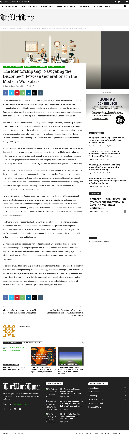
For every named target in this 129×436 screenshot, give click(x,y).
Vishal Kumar (93, 146)
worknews (92, 238)
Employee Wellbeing (11, 364)
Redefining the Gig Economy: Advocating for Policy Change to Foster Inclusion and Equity (107, 180)
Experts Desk (9, 86)
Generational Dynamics (16, 28)
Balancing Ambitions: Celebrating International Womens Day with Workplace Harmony (104, 167)
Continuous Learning (38, 364)
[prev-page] (79, 342)
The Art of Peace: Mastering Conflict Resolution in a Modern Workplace (20, 311)
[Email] (34, 92)
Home (4, 28)
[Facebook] (115, 2)
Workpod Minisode (96, 403)
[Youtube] (126, 2)
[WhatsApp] (22, 92)
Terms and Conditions (101, 433)
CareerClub (16, 2)
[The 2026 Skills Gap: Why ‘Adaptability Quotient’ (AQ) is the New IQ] (52, 417)
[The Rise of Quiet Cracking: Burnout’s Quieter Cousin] (15, 356)
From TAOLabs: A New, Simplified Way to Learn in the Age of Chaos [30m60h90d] (43, 369)
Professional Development (35, 66)
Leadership (84, 6)
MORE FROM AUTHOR (31, 343)
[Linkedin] (119, 2)
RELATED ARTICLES (12, 343)
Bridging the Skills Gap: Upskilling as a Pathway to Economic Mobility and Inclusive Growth (107, 140)
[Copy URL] (46, 92)
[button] (125, 6)
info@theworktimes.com (20, 404)
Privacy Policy (116, 433)
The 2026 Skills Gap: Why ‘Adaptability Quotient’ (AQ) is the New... (70, 416)
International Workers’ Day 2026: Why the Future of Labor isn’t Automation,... (71, 404)
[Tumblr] (40, 92)
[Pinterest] (17, 92)
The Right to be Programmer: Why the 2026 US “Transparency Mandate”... (71, 391)
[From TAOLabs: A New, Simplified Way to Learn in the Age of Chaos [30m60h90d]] (43, 356)
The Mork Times (100, 6)
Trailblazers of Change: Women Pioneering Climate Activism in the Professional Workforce (105, 153)
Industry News (28, 6)
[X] (123, 2)
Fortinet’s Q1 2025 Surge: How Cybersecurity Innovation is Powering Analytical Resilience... (107, 204)
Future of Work (9, 6)
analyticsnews (93, 392)
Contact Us (25, 2)
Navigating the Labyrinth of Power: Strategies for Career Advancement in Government (65, 313)
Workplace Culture (56, 66)
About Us (89, 433)
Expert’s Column (65, 6)
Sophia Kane (93, 211)
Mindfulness (47, 6)
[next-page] (82, 342)
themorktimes (93, 388)
